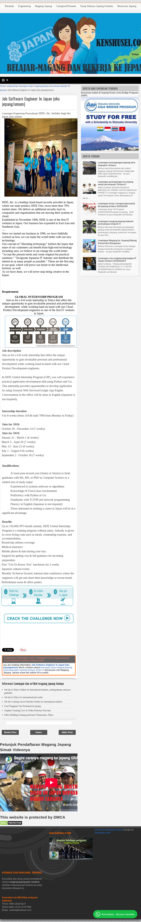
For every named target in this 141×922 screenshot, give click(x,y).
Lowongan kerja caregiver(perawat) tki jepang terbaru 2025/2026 (116, 204)
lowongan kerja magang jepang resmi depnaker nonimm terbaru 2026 (37, 668)
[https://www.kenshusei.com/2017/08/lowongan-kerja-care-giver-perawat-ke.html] (90, 215)
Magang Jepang (43, 6)
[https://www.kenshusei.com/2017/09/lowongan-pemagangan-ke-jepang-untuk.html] (90, 193)
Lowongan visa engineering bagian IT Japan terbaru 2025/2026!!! (117, 259)
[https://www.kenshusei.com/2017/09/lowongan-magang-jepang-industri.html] (90, 232)
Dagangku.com (103, 832)
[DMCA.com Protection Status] (11, 824)
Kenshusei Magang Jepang (109, 829)
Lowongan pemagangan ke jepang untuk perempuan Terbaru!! (115, 183)
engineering (12, 86)
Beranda (9, 6)
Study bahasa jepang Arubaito (96, 6)
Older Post (67, 732)
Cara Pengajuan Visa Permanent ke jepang (22, 706)
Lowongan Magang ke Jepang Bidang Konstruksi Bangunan (117, 241)
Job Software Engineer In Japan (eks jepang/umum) (31, 101)
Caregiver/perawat (66, 6)
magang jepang (41, 86)
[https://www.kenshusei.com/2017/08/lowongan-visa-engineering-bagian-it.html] (90, 269)
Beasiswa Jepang (127, 6)
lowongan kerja (25, 86)
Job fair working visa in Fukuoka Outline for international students (33, 701)
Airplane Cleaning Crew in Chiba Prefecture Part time (27, 710)
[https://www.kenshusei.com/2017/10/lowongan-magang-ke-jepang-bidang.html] (90, 251)
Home (2, 86)
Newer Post (10, 732)
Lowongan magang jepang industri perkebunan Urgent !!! (115, 222)
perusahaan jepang (57, 86)
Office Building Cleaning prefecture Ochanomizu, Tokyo (28, 715)
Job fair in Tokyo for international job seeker (23, 697)
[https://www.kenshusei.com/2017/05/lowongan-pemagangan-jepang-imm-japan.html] (90, 174)
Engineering (24, 6)
